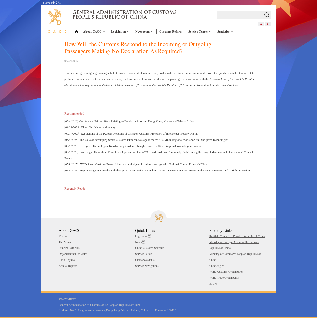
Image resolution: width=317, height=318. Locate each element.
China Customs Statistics (149, 248)
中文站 (56, 3)
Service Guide (143, 254)
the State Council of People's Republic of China (237, 236)
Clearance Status (145, 260)
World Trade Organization (224, 277)
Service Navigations (147, 266)
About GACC (92, 31)
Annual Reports (68, 266)
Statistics (223, 31)
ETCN (213, 283)
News (140, 242)
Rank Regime (67, 260)
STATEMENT (67, 299)
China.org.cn (216, 266)
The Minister (66, 242)
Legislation (143, 236)
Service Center (198, 31)
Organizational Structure (73, 254)
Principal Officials (69, 248)
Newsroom (142, 31)
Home (46, 3)
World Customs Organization (226, 271)
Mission (63, 236)
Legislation (118, 31)
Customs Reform (170, 31)
